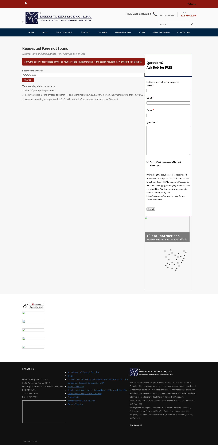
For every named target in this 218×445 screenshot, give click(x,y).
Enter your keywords (32, 70)
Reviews (85, 32)
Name (150, 85)
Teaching (102, 32)
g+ (139, 430)
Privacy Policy (74, 397)
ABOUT (45, 32)
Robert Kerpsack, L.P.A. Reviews (81, 400)
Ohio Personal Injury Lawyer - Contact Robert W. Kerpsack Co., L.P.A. (97, 390)
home (25, 3)
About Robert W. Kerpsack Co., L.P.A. (83, 372)
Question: (152, 122)
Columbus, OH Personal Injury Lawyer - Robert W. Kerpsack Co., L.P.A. (98, 379)
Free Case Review (161, 32)
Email (150, 98)
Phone (150, 110)
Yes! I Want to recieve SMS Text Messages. (165, 164)
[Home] (57, 18)
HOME (31, 32)
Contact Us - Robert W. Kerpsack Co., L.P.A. (86, 383)
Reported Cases (123, 32)
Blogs (142, 32)
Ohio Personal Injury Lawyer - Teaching (85, 393)
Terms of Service (75, 404)
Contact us (183, 32)
